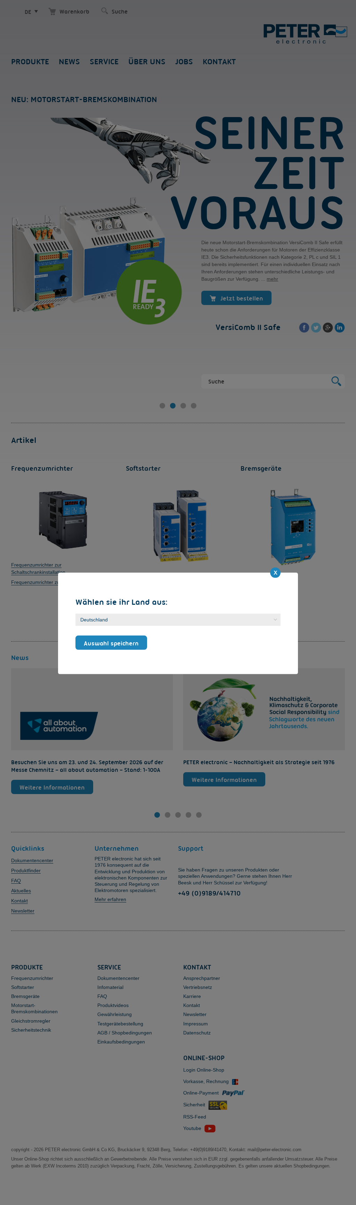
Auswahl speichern (111, 643)
